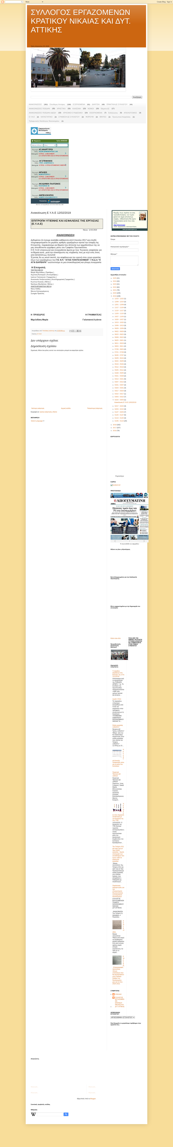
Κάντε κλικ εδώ (116, 638)
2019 (115, 296)
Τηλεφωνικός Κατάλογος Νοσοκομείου (44, 121)
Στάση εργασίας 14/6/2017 (117, 726)
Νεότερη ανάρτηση (37, 408)
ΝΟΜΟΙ (91, 109)
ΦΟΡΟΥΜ (90, 117)
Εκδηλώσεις (113, 113)
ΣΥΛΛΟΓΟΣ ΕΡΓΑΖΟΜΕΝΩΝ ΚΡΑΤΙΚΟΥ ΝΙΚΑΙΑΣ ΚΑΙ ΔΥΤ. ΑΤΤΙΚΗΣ (81, 21)
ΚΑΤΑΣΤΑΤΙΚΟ (46, 117)
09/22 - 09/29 (119, 331)
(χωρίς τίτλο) (116, 699)
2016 (115, 430)
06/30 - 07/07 (119, 355)
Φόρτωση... (35, 1087)
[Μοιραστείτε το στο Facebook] (77, 331)
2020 (115, 293)
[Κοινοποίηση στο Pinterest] (80, 331)
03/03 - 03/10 (119, 397)
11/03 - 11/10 (119, 313)
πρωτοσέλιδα (126, 544)
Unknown (118, 994)
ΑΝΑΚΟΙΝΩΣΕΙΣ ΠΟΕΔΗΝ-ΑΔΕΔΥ (42, 113)
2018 (115, 425)
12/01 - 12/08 (119, 305)
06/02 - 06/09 (119, 361)
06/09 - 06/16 (119, 358)
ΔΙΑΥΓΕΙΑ (96, 104)
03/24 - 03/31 (119, 388)
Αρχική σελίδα (66, 408)
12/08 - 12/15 (119, 302)
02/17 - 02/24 (119, 406)
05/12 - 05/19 (119, 367)
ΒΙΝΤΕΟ (103, 117)
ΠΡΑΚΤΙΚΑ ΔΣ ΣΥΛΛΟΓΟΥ (117, 104)
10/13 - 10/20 (119, 322)
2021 (115, 290)
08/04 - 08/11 (119, 346)
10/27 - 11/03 (119, 316)
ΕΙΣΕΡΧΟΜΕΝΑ (96, 113)
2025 (115, 278)
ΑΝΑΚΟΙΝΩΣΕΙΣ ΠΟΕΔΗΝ (39, 109)
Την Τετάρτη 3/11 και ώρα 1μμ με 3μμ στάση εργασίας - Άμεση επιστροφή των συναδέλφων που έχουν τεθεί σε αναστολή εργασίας (118, 854)
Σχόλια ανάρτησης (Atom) (48, 412)
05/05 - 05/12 (119, 370)
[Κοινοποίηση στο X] (75, 331)
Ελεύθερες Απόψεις (57, 104)
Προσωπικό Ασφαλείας (121, 117)
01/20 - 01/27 (119, 415)
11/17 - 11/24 (119, 307)
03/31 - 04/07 (119, 385)
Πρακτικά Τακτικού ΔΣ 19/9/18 (116, 774)
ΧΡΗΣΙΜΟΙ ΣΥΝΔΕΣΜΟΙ (73, 113)
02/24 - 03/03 (119, 400)
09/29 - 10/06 (119, 328)
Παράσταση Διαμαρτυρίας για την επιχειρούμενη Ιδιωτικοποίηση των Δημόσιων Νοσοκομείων (118, 891)
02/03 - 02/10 (119, 409)
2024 (115, 281)
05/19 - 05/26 (119, 364)
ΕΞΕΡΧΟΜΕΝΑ (79, 104)
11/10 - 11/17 (119, 310)
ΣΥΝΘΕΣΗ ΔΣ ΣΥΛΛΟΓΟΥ (69, 117)
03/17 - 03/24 (119, 391)
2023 (115, 284)
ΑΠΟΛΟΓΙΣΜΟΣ (130, 113)
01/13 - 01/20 (119, 418)
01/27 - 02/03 (119, 412)
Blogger (93, 1099)
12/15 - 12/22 (119, 299)
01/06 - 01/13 (119, 421)
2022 (115, 287)
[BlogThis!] (73, 331)
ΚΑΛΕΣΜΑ (76, 109)
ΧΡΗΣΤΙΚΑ (61, 109)
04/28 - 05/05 (119, 373)
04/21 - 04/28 (119, 376)
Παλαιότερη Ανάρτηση (94, 408)
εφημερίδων (135, 544)
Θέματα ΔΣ (105, 109)
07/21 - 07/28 (119, 352)
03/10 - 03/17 (119, 394)
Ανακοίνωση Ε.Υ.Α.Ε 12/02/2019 (125, 402)
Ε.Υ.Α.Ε (32, 117)
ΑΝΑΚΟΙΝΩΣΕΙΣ (35, 104)
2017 (115, 428)
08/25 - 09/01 (119, 340)
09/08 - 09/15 (119, 337)
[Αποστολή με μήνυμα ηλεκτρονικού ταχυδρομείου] (70, 331)
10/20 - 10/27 (119, 319)
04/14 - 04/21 (119, 379)
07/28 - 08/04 (119, 349)
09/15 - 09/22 (119, 334)
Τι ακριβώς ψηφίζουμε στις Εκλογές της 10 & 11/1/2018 (118, 673)
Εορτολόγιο (120, 476)
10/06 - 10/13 (119, 325)
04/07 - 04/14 (119, 382)
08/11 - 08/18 (119, 343)
